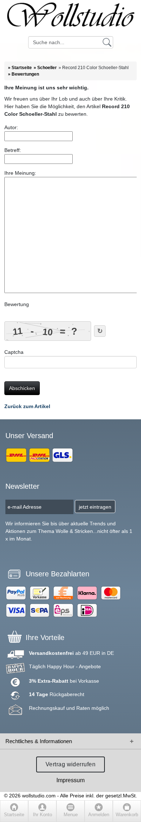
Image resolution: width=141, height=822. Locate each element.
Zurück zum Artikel (27, 406)
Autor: (11, 127)
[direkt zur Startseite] (70, 18)
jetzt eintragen (95, 507)
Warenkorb (127, 814)
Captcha (14, 352)
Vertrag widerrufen (71, 764)
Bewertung (16, 304)
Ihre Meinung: (20, 173)
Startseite (14, 814)
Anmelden (98, 814)
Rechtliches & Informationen (38, 741)
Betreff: (12, 150)
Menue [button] (71, 814)
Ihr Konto (42, 814)
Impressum (70, 780)
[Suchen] (107, 41)
